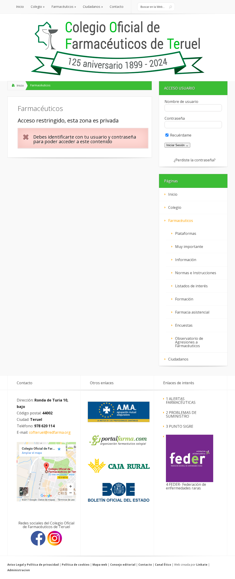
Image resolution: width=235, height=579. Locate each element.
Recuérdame (180, 135)
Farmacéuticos (180, 220)
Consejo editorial (122, 565)
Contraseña (175, 118)
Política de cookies (76, 565)
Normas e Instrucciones (195, 272)
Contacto (145, 565)
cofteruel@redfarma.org (50, 432)
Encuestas (184, 325)
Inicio (20, 85)
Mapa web (99, 565)
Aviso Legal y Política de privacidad (33, 565)
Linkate (201, 565)
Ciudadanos (178, 359)
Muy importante (189, 246)
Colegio (174, 207)
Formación (184, 299)
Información (185, 259)
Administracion (18, 570)
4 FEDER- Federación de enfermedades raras (186, 486)
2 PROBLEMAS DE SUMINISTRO (181, 414)
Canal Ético (163, 565)
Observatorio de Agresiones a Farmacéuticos (189, 342)
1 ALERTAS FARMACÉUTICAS (181, 400)
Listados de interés (191, 285)
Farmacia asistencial (192, 312)
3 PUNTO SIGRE (179, 426)
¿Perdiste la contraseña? (194, 160)
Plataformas (185, 233)
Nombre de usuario (181, 101)
